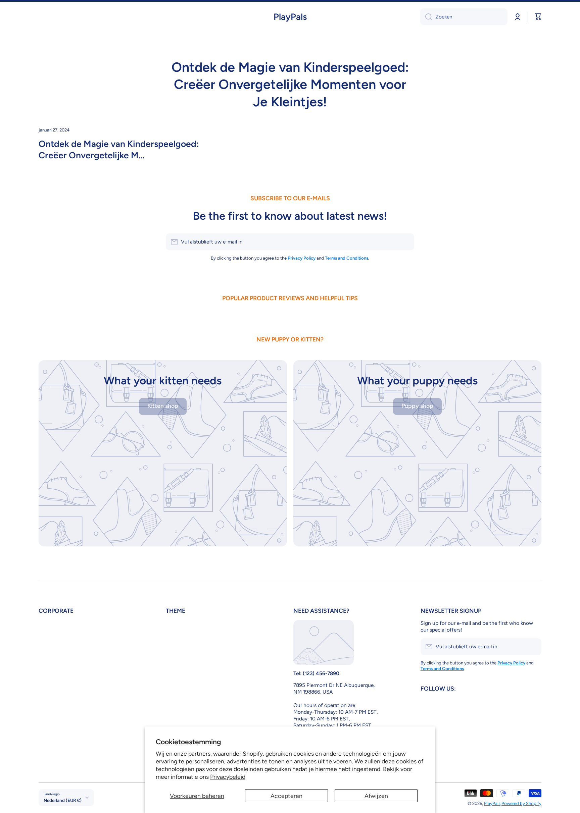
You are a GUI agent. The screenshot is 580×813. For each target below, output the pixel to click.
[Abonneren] (405, 241)
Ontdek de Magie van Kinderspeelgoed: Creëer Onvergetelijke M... (119, 150)
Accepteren (286, 795)
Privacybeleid (227, 776)
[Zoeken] (426, 16)
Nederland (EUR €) (63, 800)
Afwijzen (376, 795)
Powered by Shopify (521, 803)
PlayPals (492, 803)
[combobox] (464, 16)
